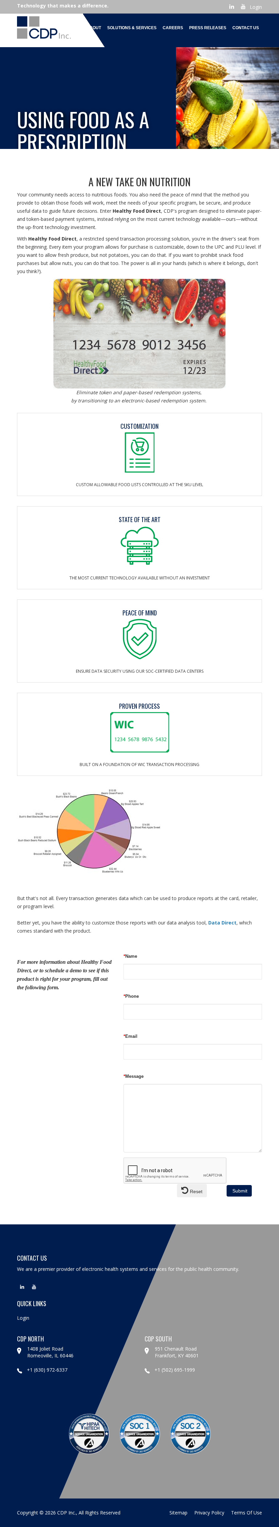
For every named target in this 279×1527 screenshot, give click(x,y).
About (93, 27)
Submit (239, 1191)
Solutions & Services (132, 27)
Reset (195, 1191)
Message (134, 1076)
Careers (173, 27)
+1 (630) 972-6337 (47, 1370)
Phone (131, 996)
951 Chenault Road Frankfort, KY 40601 (177, 1352)
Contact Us (245, 27)
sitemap (178, 1512)
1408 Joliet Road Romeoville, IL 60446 (50, 1352)
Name (130, 956)
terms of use (246, 1512)
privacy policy (209, 1512)
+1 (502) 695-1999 (174, 1370)
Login (256, 7)
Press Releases (207, 27)
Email (130, 1036)
